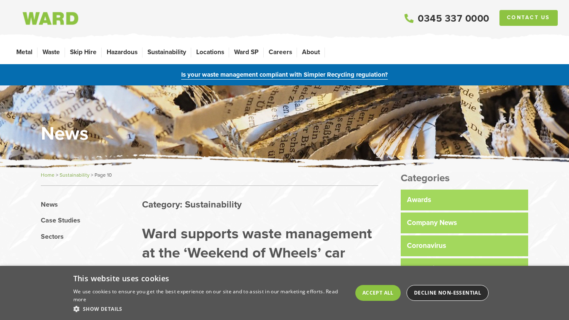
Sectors (52, 236)
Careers (280, 52)
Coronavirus (426, 245)
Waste (51, 52)
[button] (209, 309)
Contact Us (528, 17)
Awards (419, 200)
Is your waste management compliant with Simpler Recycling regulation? (284, 74)
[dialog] (284, 293)
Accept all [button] (378, 292)
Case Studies (60, 220)
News (49, 204)
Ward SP (246, 52)
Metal (24, 52)
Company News (432, 223)
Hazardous (122, 52)
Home (48, 175)
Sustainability (166, 52)
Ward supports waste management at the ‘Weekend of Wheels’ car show (257, 252)
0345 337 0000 (453, 18)
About (311, 52)
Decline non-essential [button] (447, 292)
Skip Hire (83, 52)
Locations (210, 52)
